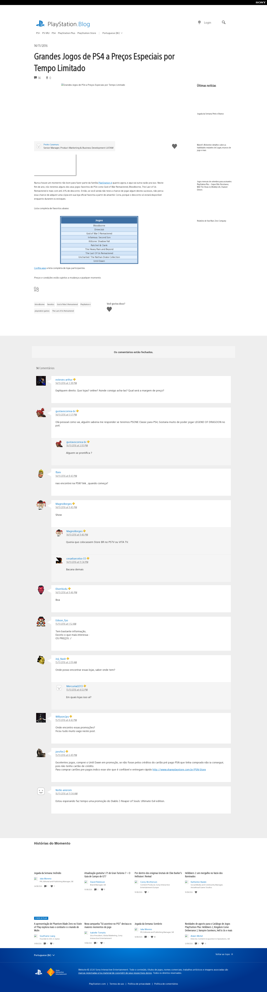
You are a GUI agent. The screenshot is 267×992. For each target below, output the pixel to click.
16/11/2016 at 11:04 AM (66, 793)
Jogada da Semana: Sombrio (148, 923)
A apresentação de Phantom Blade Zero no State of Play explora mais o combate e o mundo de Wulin (58, 927)
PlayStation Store (86, 33)
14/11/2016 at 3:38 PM (66, 383)
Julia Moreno (45, 878)
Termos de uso (116, 983)
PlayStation (69, 24)
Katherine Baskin (198, 881)
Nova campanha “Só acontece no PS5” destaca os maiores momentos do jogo (108, 925)
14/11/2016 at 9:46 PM (77, 534)
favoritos (50, 304)
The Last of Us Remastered (63, 311)
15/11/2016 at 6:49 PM (66, 755)
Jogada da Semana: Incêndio (47, 872)
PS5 (38, 33)
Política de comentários (166, 983)
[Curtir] (52, 886)
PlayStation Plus (66, 33)
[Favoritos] (99, 164)
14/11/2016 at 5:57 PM (66, 414)
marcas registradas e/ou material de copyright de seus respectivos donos (115, 972)
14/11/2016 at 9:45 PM (66, 507)
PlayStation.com (97, 983)
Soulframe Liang (47, 935)
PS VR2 (46, 33)
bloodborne (39, 304)
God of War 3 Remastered (67, 304)
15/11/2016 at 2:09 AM (66, 662)
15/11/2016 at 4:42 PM (66, 720)
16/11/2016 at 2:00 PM (77, 445)
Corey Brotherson (148, 881)
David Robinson (97, 881)
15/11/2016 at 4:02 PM (77, 689)
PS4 (54, 33)
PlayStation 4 (105, 182)
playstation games (42, 311)
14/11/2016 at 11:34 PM (77, 562)
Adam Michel (197, 935)
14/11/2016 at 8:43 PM (66, 475)
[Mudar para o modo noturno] (199, 22)
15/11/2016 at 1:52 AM (65, 623)
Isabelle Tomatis (98, 932)
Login (207, 22)
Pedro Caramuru (51, 144)
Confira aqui (40, 268)
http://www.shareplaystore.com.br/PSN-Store (179, 769)
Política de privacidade (139, 983)
